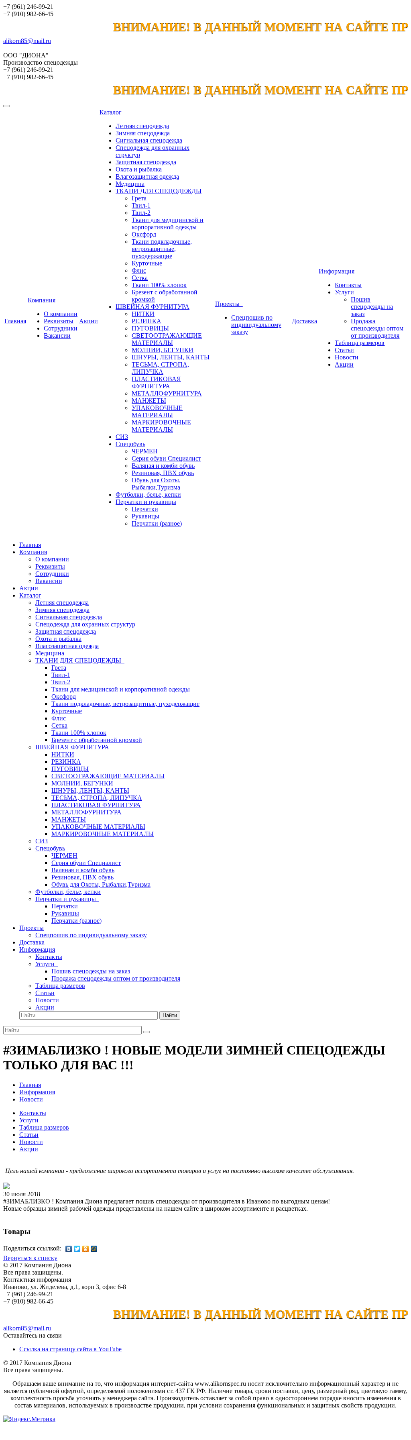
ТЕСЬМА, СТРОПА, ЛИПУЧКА (160, 368)
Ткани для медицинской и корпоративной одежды (167, 223)
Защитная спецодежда (146, 162)
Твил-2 (141, 212)
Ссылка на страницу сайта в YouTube (70, 1349)
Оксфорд (144, 234)
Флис (139, 270)
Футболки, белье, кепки (148, 494)
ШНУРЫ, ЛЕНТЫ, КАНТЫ (171, 357)
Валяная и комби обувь (163, 465)
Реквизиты (58, 321)
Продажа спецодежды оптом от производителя (377, 328)
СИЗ (122, 436)
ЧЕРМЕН (145, 451)
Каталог (112, 112)
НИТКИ (143, 313)
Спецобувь (130, 444)
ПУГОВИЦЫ (150, 328)
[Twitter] (77, 1249)
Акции (88, 321)
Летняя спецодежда (142, 125)
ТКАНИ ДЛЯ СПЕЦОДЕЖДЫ (158, 191)
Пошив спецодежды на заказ (372, 306)
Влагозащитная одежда (147, 176)
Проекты (229, 303)
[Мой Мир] (94, 1249)
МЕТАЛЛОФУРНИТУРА (167, 393)
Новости (346, 357)
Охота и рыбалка (139, 169)
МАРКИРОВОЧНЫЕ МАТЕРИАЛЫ (161, 426)
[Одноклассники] (85, 1249)
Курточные (147, 263)
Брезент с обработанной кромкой (96, 739)
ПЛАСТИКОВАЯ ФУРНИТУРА (156, 382)
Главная (15, 321)
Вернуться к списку (30, 1257)
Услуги (344, 292)
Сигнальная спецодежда (149, 140)
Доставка (304, 321)
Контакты (348, 284)
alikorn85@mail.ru (27, 40)
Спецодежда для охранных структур (85, 624)
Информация (338, 271)
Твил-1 (141, 205)
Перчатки (145, 509)
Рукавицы (145, 516)
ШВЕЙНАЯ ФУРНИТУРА (152, 306)
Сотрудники (60, 328)
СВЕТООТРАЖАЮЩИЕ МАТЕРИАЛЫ (167, 339)
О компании (60, 313)
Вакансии (57, 335)
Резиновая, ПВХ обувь (163, 472)
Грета (139, 198)
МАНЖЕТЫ (149, 400)
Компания (43, 300)
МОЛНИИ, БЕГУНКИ (162, 350)
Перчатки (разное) (157, 523)
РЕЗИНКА (146, 321)
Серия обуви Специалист (166, 458)
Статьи (344, 350)
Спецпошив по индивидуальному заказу (256, 324)
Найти (170, 1015)
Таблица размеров (360, 342)
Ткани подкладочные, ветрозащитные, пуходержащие (162, 248)
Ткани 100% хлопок (159, 284)
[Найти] (146, 1032)
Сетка (140, 277)
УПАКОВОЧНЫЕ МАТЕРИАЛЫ (157, 411)
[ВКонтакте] (69, 1249)
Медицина (130, 183)
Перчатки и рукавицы (146, 501)
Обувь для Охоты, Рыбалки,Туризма (156, 484)
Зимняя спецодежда (143, 133)
